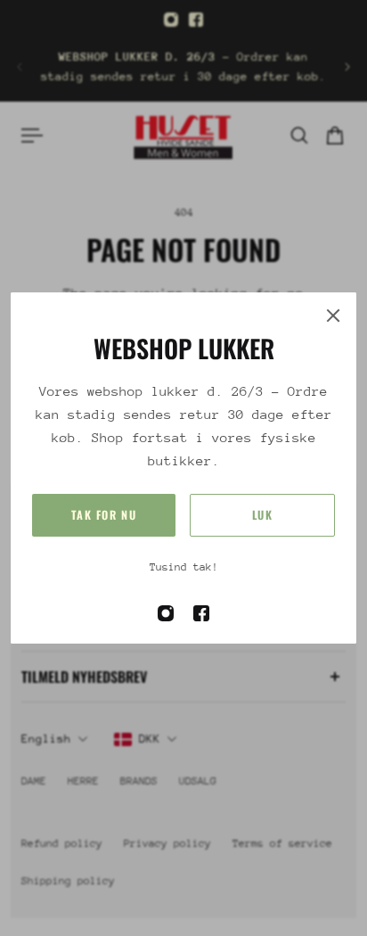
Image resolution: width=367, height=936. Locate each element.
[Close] (333, 316)
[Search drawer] (299, 135)
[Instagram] (171, 19)
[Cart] (335, 135)
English (46, 738)
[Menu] (32, 135)
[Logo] (183, 135)
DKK (149, 738)
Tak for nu (104, 514)
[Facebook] (196, 19)
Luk (262, 514)
